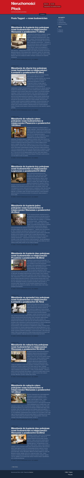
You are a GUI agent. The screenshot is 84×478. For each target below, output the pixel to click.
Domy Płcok (60, 19)
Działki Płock (61, 21)
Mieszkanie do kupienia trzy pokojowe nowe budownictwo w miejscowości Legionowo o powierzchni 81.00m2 (30, 168)
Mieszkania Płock (26, 59)
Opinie (71, 472)
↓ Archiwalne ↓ (42, 14)
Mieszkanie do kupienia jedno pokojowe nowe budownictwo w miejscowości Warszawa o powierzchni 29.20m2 (30, 209)
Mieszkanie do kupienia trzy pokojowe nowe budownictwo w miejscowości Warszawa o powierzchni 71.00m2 (30, 29)
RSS (67, 472)
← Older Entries (14, 467)
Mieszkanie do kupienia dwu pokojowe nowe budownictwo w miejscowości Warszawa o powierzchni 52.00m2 (30, 430)
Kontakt (52, 4)
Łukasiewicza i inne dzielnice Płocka (52, 6)
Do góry (71, 474)
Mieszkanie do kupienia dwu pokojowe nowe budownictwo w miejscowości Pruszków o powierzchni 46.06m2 (30, 255)
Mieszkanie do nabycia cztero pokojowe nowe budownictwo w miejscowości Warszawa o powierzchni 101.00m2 (30, 388)
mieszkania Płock (62, 22)
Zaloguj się (60, 30)
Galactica (46, 4)
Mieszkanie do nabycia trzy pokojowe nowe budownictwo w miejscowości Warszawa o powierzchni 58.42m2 (29, 346)
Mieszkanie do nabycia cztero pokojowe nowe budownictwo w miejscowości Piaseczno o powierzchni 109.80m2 (30, 122)
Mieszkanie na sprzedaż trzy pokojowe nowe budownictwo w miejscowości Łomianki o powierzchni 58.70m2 (30, 299)
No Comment (35, 59)
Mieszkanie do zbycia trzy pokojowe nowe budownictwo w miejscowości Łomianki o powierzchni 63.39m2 (29, 70)
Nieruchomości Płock (62, 24)
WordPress (60, 31)
